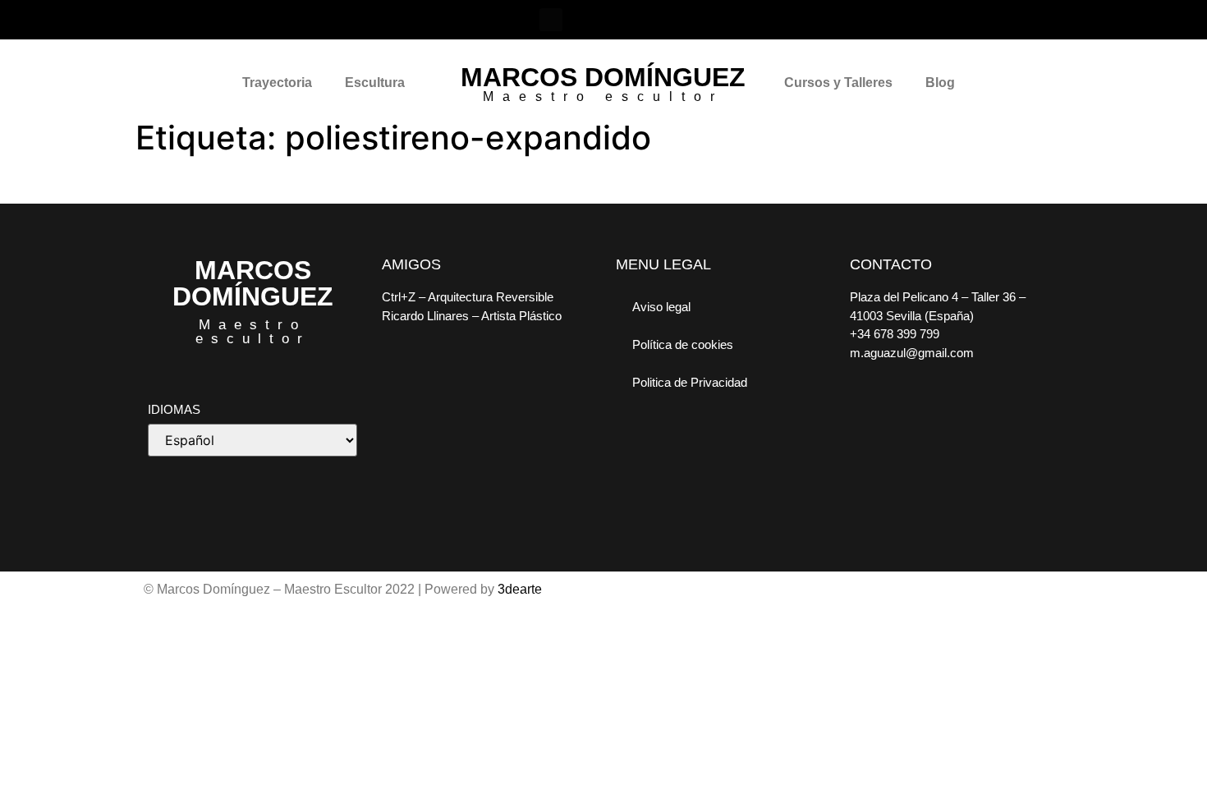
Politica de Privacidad (689, 382)
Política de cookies (682, 344)
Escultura (375, 83)
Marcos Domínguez (603, 77)
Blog (940, 83)
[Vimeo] (621, 19)
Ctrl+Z (398, 297)
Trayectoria (277, 83)
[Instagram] (586, 19)
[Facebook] (550, 19)
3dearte (520, 589)
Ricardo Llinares (425, 316)
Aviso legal (661, 307)
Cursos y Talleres (838, 83)
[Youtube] (656, 19)
